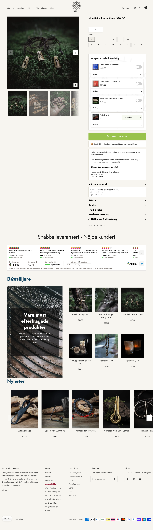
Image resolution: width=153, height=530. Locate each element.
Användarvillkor (51, 503)
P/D (113, 45)
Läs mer (5, 490)
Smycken (20, 8)
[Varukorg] (145, 8)
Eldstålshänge (24, 430)
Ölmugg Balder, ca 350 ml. (80, 362)
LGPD (71, 488)
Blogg (52, 8)
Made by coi (20, 519)
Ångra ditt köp (50, 484)
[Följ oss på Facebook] (128, 479)
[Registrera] (114, 479)
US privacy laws (75, 473)
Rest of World (74, 495)
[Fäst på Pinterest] (97, 225)
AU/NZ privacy (74, 484)
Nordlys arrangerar (52, 491)
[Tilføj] (139, 67)
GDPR (47, 510)
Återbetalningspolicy (53, 488)
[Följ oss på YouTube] (140, 479)
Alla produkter (41, 8)
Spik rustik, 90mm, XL (55, 430)
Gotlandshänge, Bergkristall (106, 316)
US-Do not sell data (76, 476)
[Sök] (135, 8)
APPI (70, 491)
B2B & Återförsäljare (52, 499)
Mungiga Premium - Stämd (116, 430)
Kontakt (48, 476)
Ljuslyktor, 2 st (132, 360)
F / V (106, 39)
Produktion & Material (53, 495)
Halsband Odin (106, 360)
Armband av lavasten (86, 430)
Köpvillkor (49, 480)
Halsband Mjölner (80, 314)
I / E (128, 39)
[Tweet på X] (101, 225)
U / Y (142, 45)
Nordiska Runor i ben (133, 314)
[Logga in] (140, 8)
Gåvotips (10, 8)
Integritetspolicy (51, 507)
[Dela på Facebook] (94, 225)
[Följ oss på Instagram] (134, 479)
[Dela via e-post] (105, 225)
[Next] (75, 52)
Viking (30, 8)
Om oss (48, 473)
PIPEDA (71, 480)
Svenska (125, 8)
